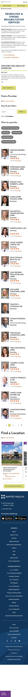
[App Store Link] (7, 518)
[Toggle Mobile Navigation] (26, 2)
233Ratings (18, 403)
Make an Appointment (14, 634)
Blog (14, 554)
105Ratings (18, 371)
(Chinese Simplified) (14, 573)
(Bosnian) (14, 609)
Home (14, 624)
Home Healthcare (9, 55)
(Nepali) (14, 583)
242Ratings (18, 236)
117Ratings (17, 283)
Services (14, 538)
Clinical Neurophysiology (10, 128)
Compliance (14, 653)
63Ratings (17, 341)
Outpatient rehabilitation (12, 57)
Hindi (14, 612)
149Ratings (18, 418)
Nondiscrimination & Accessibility (14, 656)
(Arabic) (14, 570)
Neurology (5, 132)
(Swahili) (14, 599)
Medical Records (14, 541)
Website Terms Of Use (14, 650)
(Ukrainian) (14, 596)
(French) (14, 576)
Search (21, 112)
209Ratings (18, 251)
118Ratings (17, 356)
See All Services (8, 88)
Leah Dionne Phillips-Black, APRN (17, 275)
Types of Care (14, 535)
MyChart (14, 637)
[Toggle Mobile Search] (24, 2)
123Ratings (18, 222)
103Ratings (18, 160)
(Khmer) (14, 606)
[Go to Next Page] (21, 425)
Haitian (14, 602)
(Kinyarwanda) (14, 616)
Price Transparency (14, 561)
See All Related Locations (13, 486)
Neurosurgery (17, 132)
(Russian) (14, 586)
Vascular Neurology (8, 142)
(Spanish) (14, 589)
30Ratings (17, 175)
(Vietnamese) (14, 593)
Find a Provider (21, 5)
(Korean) (14, 579)
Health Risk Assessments (14, 544)
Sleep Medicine (7, 137)
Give (14, 551)
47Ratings (17, 298)
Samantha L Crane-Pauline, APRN (17, 213)
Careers (14, 548)
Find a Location (7, 5)
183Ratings (17, 190)
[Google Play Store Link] (21, 518)
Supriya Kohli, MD (18, 228)
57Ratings (17, 266)
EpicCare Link (14, 558)
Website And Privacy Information (14, 646)
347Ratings (18, 386)
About (14, 531)
